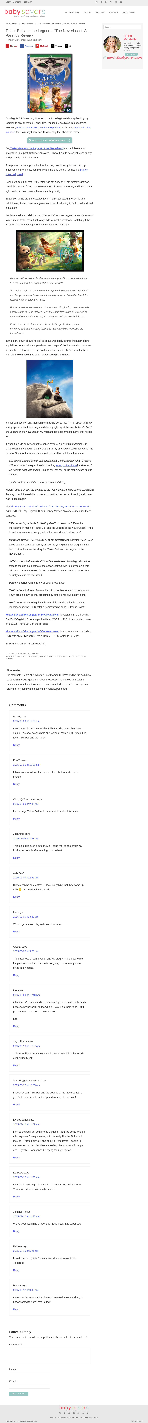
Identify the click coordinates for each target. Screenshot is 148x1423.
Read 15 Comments (33, 40)
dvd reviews (66, 656)
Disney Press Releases (49, 656)
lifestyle (76, 656)
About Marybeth (13, 2)
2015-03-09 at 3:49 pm (25, 916)
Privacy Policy (137, 1421)
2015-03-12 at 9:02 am (25, 1290)
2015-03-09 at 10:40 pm (26, 995)
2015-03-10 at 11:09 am (26, 1124)
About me (131, 54)
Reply (16, 745)
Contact (28, 2)
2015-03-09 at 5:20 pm (25, 951)
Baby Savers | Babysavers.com (25, 13)
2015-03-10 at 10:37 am (26, 1046)
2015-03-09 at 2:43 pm (25, 838)
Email (13, 1381)
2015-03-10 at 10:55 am (26, 1085)
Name (13, 1369)
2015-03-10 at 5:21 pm (25, 1250)
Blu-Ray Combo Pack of (50, 506)
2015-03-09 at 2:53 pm (25, 877)
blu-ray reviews (24, 656)
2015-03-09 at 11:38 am (26, 764)
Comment (15, 1344)
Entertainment (18, 24)
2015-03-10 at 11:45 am (26, 1216)
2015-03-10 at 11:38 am (26, 1177)
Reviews (34, 654)
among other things (66, 465)
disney (35, 656)
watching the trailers (27, 127)
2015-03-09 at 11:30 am (26, 721)
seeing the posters (50, 127)
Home (8, 24)
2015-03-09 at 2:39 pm (25, 804)
